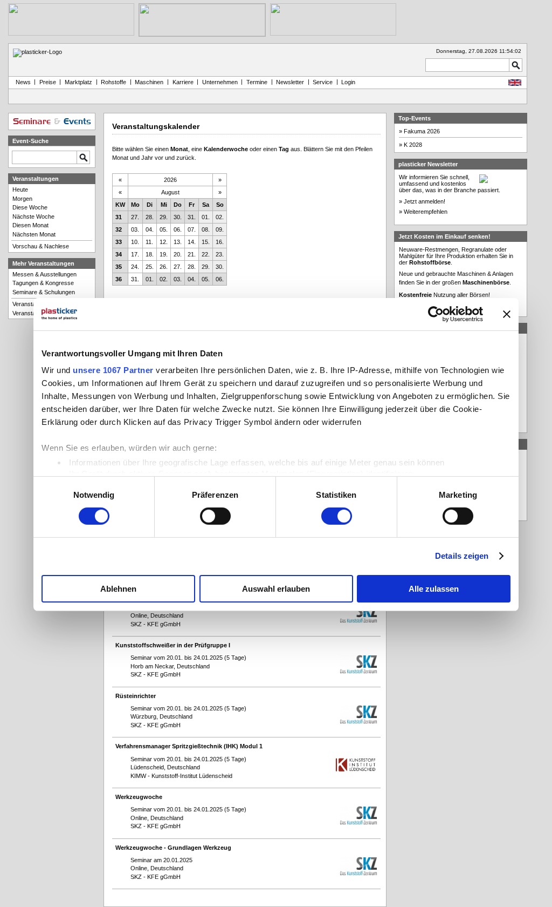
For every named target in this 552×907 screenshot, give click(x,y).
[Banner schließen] (506, 313)
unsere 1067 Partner (113, 370)
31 (118, 217)
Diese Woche (29, 207)
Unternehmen (220, 82)
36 (118, 279)
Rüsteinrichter (135, 696)
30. (178, 217)
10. (135, 242)
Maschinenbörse (486, 282)
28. (150, 217)
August (170, 192)
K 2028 (413, 144)
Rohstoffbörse (430, 262)
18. (150, 254)
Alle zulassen (434, 588)
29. (164, 217)
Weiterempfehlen (425, 211)
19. (164, 254)
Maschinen (149, 82)
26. (164, 266)
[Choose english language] (514, 83)
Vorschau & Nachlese (40, 246)
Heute (20, 189)
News (21, 82)
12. (164, 242)
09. (220, 229)
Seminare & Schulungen (43, 292)
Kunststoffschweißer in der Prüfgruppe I (172, 645)
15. (206, 242)
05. (164, 229)
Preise (47, 82)
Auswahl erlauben (276, 588)
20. (178, 254)
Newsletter (290, 82)
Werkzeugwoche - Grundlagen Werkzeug (173, 847)
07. (192, 229)
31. (192, 217)
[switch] (215, 516)
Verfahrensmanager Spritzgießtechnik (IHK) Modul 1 (189, 746)
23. (220, 254)
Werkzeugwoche (138, 797)
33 (118, 242)
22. (206, 254)
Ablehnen (118, 588)
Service (323, 82)
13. (178, 242)
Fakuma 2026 (422, 131)
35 (118, 266)
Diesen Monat (30, 225)
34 (118, 254)
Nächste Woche (33, 216)
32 (118, 229)
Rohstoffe (113, 82)
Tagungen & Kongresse (43, 283)
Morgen (22, 198)
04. (150, 229)
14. (192, 242)
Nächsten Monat (34, 234)
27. (135, 217)
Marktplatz (78, 82)
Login (348, 82)
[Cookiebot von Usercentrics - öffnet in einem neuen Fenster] (436, 314)
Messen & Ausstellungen (44, 274)
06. (178, 229)
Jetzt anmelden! (424, 201)
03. (135, 229)
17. (135, 254)
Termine (256, 82)
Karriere (183, 82)
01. (206, 217)
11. (149, 242)
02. (220, 217)
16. (220, 242)
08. (206, 229)
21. (192, 254)
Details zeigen (461, 555)
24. (135, 266)
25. (150, 266)
